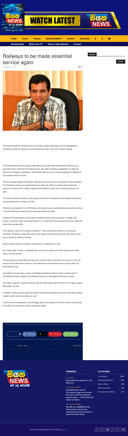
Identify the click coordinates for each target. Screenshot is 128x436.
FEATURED (85, 38)
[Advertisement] (43, 137)
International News (73, 387)
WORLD (37, 38)
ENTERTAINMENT (54, 38)
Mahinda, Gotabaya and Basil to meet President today (22, 350)
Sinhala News (17, 44)
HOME (14, 38)
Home (5, 50)
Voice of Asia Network (58, 44)
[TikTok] (113, 430)
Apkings (64, 430)
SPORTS (71, 38)
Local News (13, 50)
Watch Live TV (36, 44)
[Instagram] (102, 430)
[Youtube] (124, 430)
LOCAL (25, 38)
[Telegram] (108, 430)
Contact (77, 44)
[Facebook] (97, 430)
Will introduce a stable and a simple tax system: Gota (65, 350)
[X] (118, 430)
